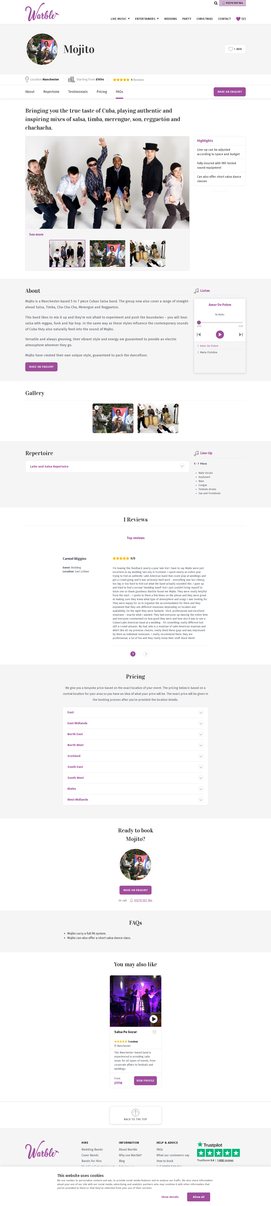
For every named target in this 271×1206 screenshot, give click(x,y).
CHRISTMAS (205, 19)
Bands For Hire (91, 1161)
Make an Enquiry (230, 91)
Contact (224, 19)
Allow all (198, 1197)
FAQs (119, 92)
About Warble (128, 1149)
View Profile (145, 1080)
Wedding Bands (92, 1149)
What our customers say (173, 1155)
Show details (170, 1197)
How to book (165, 1161)
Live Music (118, 19)
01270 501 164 (234, 3)
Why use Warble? (130, 1155)
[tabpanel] (135, 1031)
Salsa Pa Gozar (125, 1032)
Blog (122, 1161)
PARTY (187, 19)
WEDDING (170, 19)
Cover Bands (90, 1155)
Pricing (102, 92)
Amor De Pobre (209, 346)
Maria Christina (208, 352)
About (29, 92)
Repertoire (51, 92)
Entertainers (145, 19)
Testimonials (78, 92)
